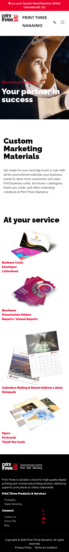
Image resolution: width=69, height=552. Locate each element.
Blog (6, 525)
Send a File (10, 521)
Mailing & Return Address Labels (40, 387)
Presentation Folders (16, 314)
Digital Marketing (13, 504)
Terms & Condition (46, 547)
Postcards (9, 437)
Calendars (9, 387)
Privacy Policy (23, 547)
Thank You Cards (13, 442)
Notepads (9, 392)
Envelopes (9, 267)
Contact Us (10, 517)
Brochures (9, 310)
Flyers (6, 433)
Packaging (9, 500)
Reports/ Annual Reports (20, 319)
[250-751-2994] (54, 22)
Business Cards (12, 262)
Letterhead (10, 271)
